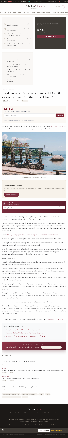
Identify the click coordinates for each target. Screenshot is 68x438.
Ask (63, 208)
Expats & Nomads (17, 12)
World (48, 12)
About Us (11, 424)
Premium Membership (54, 424)
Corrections (44, 424)
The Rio (34, 6)
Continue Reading (44, 430)
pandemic (41, 394)
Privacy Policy (40, 434)
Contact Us (17, 424)
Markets (4, 12)
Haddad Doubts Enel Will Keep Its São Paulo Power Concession (25, 333)
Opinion (56, 413)
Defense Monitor (41, 12)
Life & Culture (60, 12)
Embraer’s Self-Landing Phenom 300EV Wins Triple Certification (25, 336)
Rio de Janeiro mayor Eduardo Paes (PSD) (11, 397)
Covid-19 (4, 89)
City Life (44, 413)
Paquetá (48, 394)
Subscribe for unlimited (56, 430)
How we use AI (50, 319)
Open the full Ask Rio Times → (9, 211)
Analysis (53, 12)
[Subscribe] (63, 6)
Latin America (26, 12)
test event (25, 397)
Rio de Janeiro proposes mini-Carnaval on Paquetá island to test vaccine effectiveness (32, 235)
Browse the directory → (11, 194)
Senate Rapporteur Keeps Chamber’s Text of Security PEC (23, 330)
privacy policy (20, 120)
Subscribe (60, 115)
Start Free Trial (50, 36)
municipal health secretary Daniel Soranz (11, 394)
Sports (33, 12)
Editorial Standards (26, 424)
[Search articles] (44, 7)
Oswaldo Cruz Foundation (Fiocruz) (29, 394)
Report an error (60, 319)
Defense (38, 413)
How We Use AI (36, 424)
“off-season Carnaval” (57, 126)
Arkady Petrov (6, 100)
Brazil (9, 12)
